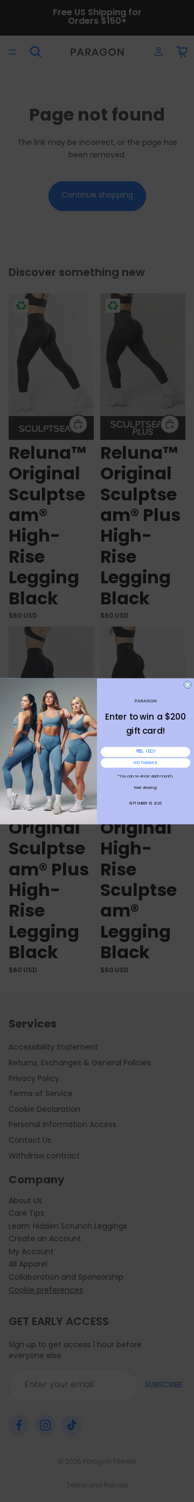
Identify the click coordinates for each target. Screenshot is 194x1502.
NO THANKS (145, 763)
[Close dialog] (188, 685)
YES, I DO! (146, 751)
